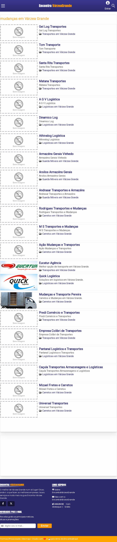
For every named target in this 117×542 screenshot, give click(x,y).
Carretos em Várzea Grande (57, 215)
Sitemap (26, 539)
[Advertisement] (23, 456)
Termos (4, 539)
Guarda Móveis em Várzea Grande (60, 161)
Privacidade (15, 539)
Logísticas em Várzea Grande (58, 106)
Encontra (55, 6)
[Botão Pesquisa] (114, 6)
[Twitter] (11, 503)
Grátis (67, 507)
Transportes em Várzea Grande (58, 34)
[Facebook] (3, 503)
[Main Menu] (3, 6)
